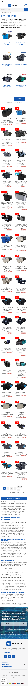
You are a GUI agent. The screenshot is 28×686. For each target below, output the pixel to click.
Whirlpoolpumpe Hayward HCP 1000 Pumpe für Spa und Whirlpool (21, 329)
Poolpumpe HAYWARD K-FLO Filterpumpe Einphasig (21, 309)
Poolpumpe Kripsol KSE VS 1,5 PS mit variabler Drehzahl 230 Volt (21, 247)
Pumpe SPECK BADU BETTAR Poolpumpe (21, 140)
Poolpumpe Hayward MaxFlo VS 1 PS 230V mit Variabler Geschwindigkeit (7, 226)
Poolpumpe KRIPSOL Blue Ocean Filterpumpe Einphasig (7, 246)
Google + (9, 656)
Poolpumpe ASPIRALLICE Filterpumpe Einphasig (7, 413)
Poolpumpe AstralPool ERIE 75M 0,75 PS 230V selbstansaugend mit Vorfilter (21, 183)
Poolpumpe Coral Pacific (7, 371)
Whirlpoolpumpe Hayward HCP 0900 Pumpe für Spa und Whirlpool (7, 329)
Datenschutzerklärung (15, 675)
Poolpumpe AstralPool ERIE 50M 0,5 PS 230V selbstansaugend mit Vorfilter (7, 204)
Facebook (5, 656)
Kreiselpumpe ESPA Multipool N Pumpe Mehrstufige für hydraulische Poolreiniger (21, 351)
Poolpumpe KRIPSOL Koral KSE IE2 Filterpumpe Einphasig (21, 267)
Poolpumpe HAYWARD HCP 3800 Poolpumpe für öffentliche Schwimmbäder (21, 288)
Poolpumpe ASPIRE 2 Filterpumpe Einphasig (21, 393)
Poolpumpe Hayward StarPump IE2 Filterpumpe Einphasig (7, 349)
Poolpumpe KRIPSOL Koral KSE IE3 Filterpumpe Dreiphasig (7, 267)
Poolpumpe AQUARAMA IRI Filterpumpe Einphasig (7, 434)
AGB (14, 677)
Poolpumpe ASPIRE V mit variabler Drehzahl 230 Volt (7, 473)
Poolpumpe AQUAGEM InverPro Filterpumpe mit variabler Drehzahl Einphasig (21, 226)
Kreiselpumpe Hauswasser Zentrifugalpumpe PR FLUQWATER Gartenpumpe (21, 373)
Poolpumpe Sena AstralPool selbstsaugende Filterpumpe (7, 183)
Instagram (13, 656)
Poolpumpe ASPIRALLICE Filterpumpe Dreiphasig (21, 414)
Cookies (23, 675)
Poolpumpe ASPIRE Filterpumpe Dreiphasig (7, 454)
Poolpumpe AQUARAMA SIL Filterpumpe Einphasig (21, 434)
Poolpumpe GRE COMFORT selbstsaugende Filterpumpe (21, 162)
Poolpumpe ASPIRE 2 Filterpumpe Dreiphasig (7, 394)
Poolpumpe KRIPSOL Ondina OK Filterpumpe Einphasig (7, 288)
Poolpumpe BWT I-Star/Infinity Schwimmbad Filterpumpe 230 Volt (7, 141)
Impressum (6, 675)
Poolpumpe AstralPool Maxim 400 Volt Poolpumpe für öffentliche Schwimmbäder (21, 475)
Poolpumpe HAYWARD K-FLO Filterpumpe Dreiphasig (7, 309)
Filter (19, 99)
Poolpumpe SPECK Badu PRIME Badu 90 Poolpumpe (21, 120)
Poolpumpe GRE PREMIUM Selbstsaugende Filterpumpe (7, 162)
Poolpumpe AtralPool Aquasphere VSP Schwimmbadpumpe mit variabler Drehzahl (7, 120)
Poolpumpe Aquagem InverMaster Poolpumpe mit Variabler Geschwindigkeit (21, 205)
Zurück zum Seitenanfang (14, 498)
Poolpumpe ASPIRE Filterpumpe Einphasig (21, 453)
